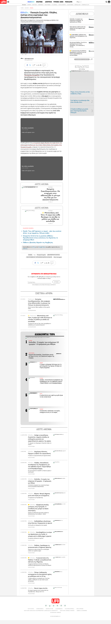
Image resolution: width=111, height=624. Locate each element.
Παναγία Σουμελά (41, 254)
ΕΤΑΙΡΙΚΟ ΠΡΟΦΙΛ (69, 608)
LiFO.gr (34, 247)
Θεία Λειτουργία (58, 257)
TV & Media (54, 4)
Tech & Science (62, 4)
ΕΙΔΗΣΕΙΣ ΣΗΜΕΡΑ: (28, 228)
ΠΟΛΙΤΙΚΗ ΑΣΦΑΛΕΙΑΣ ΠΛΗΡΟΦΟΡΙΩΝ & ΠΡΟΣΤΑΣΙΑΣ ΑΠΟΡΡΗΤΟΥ (41, 610)
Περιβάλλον (77, 4)
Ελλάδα (24, 4)
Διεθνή (29, 4)
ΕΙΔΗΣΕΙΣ (27, 7)
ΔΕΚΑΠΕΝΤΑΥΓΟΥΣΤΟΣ (53, 254)
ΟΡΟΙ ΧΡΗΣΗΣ (35, 284)
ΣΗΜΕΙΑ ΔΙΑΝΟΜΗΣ (82, 610)
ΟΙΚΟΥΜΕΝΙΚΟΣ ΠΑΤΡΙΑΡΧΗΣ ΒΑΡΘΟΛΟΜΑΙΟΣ (39, 257)
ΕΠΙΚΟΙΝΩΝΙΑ (39, 608)
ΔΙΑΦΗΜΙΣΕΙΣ (59, 608)
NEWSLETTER (49, 608)
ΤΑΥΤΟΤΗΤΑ (31, 608)
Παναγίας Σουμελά (31, 75)
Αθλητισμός (70, 4)
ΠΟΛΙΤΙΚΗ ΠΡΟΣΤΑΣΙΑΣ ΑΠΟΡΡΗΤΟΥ (48, 284)
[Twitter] (61, 51)
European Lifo (85, 4)
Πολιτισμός (47, 4)
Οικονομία (40, 4)
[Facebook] (58, 51)
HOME (22, 7)
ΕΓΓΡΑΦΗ (56, 282)
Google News (42, 247)
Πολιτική (34, 4)
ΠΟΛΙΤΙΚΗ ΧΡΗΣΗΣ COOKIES (67, 610)
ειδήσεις (25, 248)
